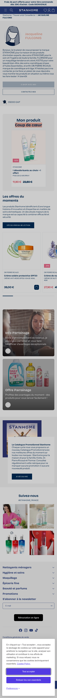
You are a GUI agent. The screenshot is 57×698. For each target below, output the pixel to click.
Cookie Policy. (23, 663)
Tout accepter (28, 671)
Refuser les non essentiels (28, 680)
